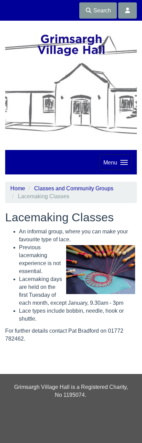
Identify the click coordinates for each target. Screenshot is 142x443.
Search (101, 10)
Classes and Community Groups (73, 188)
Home (17, 188)
